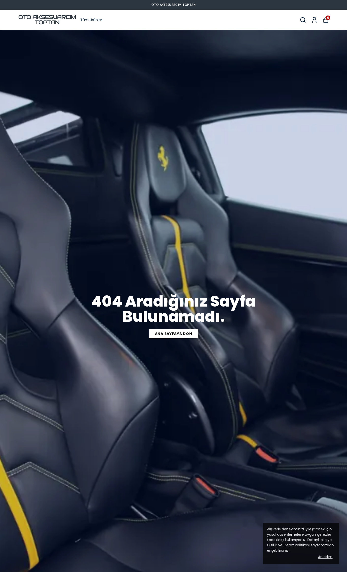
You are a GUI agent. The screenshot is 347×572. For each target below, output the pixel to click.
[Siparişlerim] (314, 20)
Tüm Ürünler (91, 19)
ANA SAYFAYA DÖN (173, 333)
